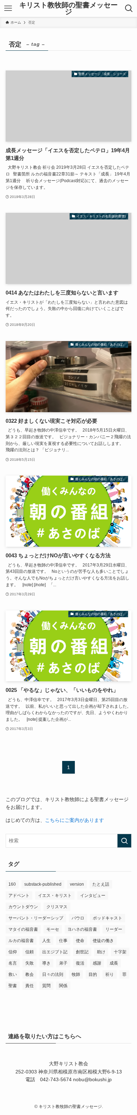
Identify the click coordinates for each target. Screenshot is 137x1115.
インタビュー (92, 895)
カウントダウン (23, 906)
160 (12, 884)
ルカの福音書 (21, 940)
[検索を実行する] (124, 840)
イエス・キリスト (55, 895)
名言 (12, 963)
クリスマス (56, 906)
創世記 (82, 951)
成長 (114, 963)
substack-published (42, 884)
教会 (29, 974)
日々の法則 (52, 974)
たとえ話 (100, 884)
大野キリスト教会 (68, 1063)
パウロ (78, 918)
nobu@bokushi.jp (92, 1079)
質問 (46, 985)
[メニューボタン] (8, 8)
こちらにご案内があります (74, 820)
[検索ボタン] (129, 8)
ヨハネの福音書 (82, 929)
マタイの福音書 (23, 929)
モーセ (52, 929)
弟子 (63, 963)
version (77, 884)
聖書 (12, 985)
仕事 (63, 940)
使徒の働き (103, 940)
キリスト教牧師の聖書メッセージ (68, 9)
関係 (63, 985)
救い (12, 974)
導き (46, 963)
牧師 (76, 974)
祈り (109, 974)
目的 (93, 974)
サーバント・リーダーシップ (35, 918)
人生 (46, 940)
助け (101, 951)
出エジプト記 (54, 951)
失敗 (29, 963)
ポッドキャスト (107, 918)
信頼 (29, 951)
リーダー (113, 929)
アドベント (19, 895)
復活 (80, 963)
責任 (29, 985)
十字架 (120, 951)
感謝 (97, 963)
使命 (80, 940)
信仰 (12, 951)
